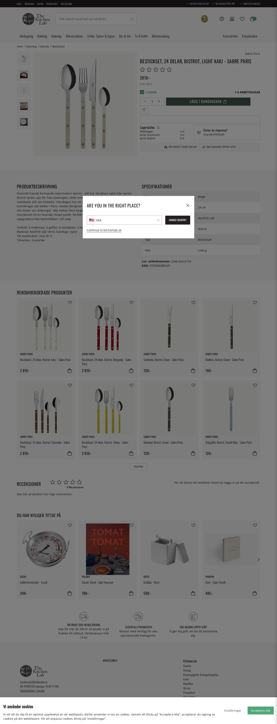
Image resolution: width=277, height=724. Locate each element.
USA (98, 220)
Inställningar (232, 710)
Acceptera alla (260, 710)
